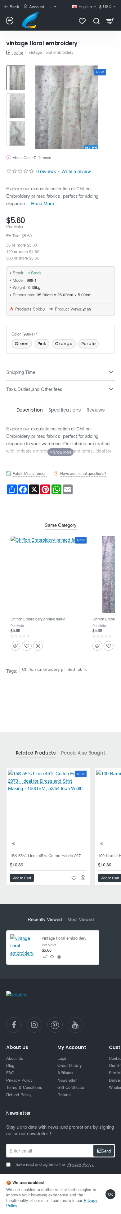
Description (29, 410)
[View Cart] (110, 21)
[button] (60, 452)
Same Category (61, 525)
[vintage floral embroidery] (23, 947)
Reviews (96, 410)
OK (110, 1194)
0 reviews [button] (46, 171)
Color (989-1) (23, 334)
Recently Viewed (45, 919)
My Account (71, 1047)
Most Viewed (80, 919)
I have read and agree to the (53, 1164)
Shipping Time (20, 372)
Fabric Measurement (30, 473)
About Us (17, 1047)
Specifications (64, 410)
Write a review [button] (76, 171)
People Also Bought (83, 753)
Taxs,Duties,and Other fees (34, 389)
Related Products (36, 753)
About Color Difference (32, 157)
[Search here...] (96, 21)
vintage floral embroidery (64, 938)
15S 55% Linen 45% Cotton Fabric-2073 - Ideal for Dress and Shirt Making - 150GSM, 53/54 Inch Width (48, 855)
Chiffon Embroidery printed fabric (38, 618)
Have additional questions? (83, 473)
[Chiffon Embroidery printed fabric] (49, 574)
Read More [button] (42, 203)
